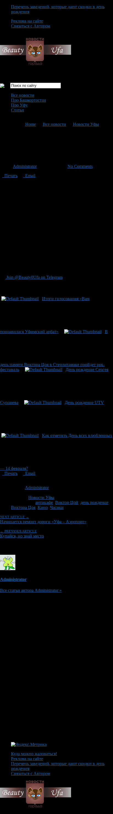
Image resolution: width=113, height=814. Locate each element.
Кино (43, 507)
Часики (57, 507)
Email (29, 175)
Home (30, 124)
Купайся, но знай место (22, 533)
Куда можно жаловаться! (34, 753)
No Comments (80, 166)
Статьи (17, 110)
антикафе (44, 502)
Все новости (22, 95)
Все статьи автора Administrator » (31, 590)
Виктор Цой (66, 502)
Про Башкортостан (28, 100)
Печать (10, 175)
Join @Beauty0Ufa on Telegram (34, 277)
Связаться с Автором (30, 26)
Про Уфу (19, 105)
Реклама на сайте (27, 21)
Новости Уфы (86, 124)
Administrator (25, 166)
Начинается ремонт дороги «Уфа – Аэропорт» (43, 519)
